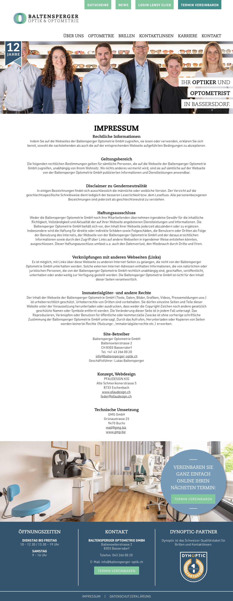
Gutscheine (98, 5)
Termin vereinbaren (116, 571)
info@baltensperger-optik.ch (116, 356)
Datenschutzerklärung (130, 596)
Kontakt (211, 36)
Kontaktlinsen (156, 36)
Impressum (91, 596)
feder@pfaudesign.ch (116, 396)
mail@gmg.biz (116, 427)
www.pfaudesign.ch (116, 392)
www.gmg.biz (116, 432)
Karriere (187, 36)
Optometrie (101, 36)
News (124, 5)
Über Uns (73, 36)
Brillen (127, 36)
